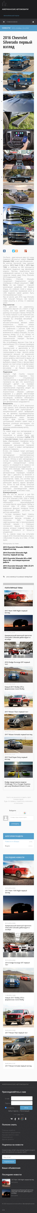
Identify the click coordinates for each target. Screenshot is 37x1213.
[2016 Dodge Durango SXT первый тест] (18, 653)
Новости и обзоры (12, 841)
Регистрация (24, 1111)
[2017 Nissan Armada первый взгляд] (18, 724)
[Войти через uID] (10, 813)
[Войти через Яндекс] (21, 813)
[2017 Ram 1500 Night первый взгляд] (18, 602)
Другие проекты (8, 1139)
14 (23, 28)
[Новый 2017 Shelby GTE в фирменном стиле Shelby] (18, 678)
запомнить (10, 1108)
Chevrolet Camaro (11, 439)
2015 (13, 28)
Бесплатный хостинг (29, 1204)
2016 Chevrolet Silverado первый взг (19, 577)
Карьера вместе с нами (10, 1135)
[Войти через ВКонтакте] (14, 813)
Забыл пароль (13, 1111)
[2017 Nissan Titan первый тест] (18, 702)
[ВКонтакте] (7, 251)
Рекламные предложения (11, 1132)
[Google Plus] (28, 251)
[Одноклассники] (19, 251)
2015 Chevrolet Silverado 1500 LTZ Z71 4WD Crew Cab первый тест (18, 567)
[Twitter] (13, 251)
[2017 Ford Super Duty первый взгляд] (18, 748)
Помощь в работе (8, 1130)
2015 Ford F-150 (16, 265)
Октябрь (19, 28)
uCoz (3, 1210)
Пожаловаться (7, 1137)
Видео (7, 846)
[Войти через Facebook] (17, 813)
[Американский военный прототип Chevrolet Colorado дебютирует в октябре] (18, 627)
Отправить (15, 824)
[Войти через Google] (24, 813)
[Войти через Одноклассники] (28, 813)
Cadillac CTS (29, 437)
